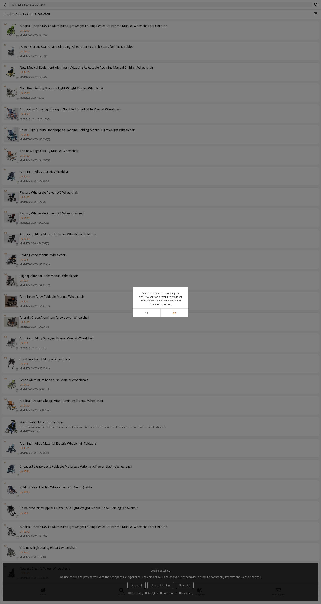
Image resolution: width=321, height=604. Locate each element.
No (146, 313)
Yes (174, 313)
